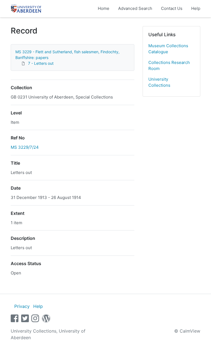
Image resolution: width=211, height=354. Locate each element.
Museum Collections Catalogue (168, 49)
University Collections (159, 82)
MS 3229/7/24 (25, 147)
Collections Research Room (169, 65)
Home (103, 8)
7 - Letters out (41, 63)
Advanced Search (135, 8)
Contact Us (171, 8)
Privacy (22, 306)
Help (195, 8)
